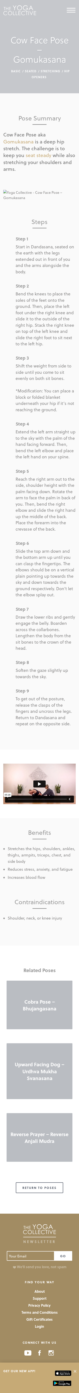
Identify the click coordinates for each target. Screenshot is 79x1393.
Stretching (50, 71)
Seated (30, 71)
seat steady (38, 155)
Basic (16, 71)
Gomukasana (18, 141)
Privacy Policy (39, 1305)
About (39, 1291)
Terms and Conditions (40, 1312)
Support (40, 1298)
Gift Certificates (39, 1319)
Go (63, 1256)
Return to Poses (39, 1187)
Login (39, 1326)
